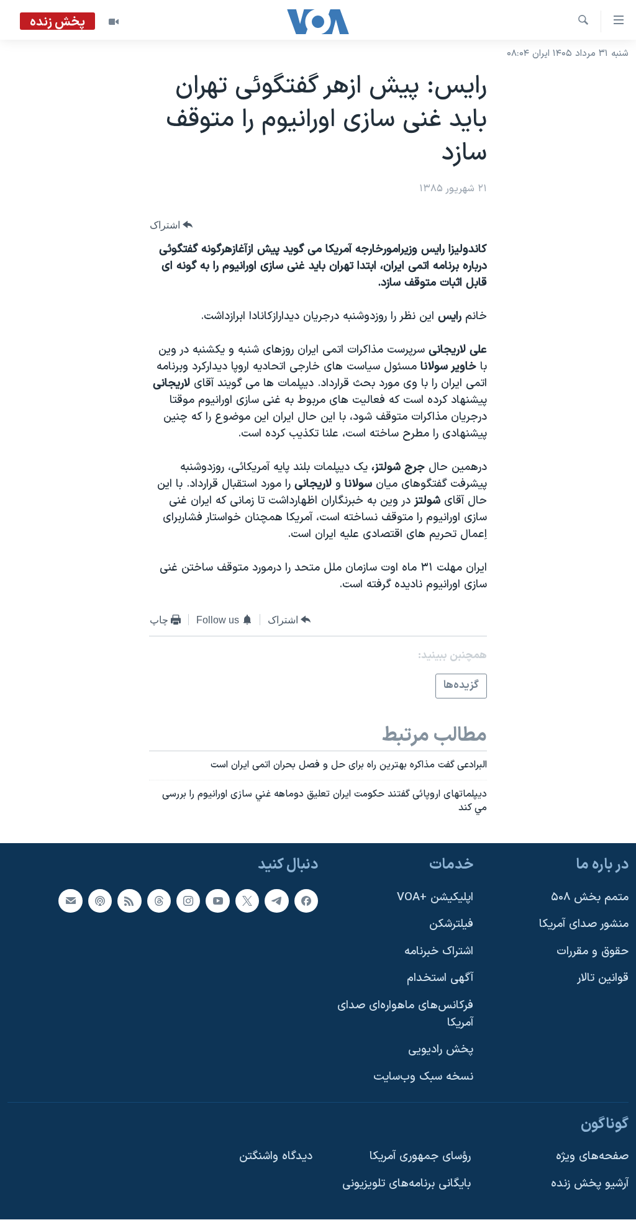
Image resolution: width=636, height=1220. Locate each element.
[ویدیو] (113, 21)
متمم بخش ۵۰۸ (590, 897)
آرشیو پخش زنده (590, 1183)
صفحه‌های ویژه (592, 1157)
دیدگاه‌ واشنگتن (275, 1157)
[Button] (171, 225)
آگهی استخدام (440, 978)
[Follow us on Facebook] (306, 901)
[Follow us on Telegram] (276, 901)
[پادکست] (100, 901)
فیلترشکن (451, 924)
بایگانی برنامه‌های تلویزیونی (406, 1183)
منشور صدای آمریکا (584, 924)
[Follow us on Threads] (159, 901)
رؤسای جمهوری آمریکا (420, 1157)
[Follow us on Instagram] (188, 901)
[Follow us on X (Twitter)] (247, 901)
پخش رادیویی (440, 1050)
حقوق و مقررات (592, 951)
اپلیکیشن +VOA (435, 897)
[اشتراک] (70, 901)
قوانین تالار (603, 978)
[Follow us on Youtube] (217, 901)
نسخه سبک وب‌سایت (423, 1077)
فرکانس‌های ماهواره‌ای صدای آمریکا (405, 1015)
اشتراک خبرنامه (438, 951)
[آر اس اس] (129, 901)
